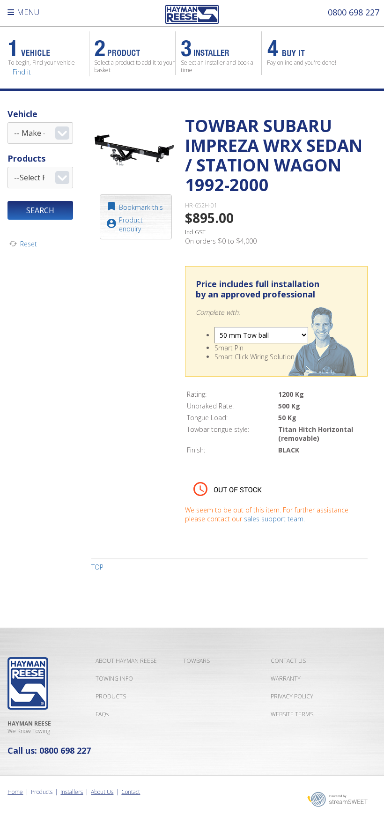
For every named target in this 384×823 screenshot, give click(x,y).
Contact (130, 792)
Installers (71, 792)
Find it (22, 71)
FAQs (102, 714)
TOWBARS (196, 661)
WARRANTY (286, 678)
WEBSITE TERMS (292, 714)
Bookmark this (141, 207)
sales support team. (274, 518)
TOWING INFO (114, 678)
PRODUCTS (111, 696)
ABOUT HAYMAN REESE (126, 661)
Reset (28, 243)
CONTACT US (288, 661)
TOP (97, 567)
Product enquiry (131, 224)
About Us (102, 792)
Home (15, 792)
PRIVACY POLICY (292, 696)
